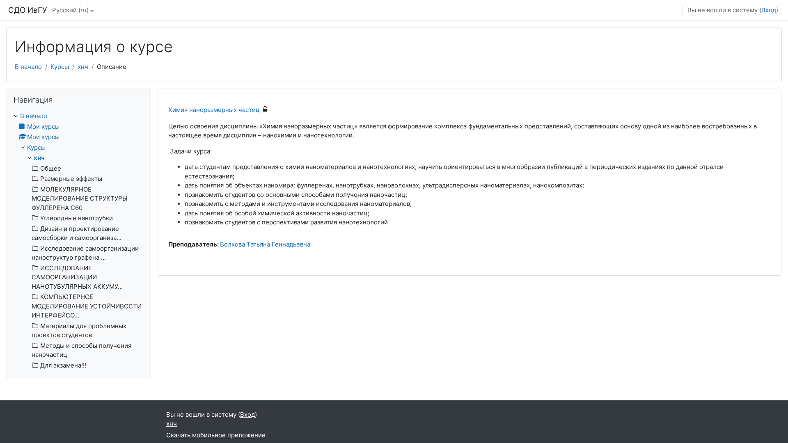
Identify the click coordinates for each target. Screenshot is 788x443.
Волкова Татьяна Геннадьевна (265, 244)
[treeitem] (79, 241)
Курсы (59, 67)
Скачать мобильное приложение (216, 435)
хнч (83, 67)
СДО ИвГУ (27, 10)
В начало (28, 67)
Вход (768, 10)
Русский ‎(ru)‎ (70, 10)
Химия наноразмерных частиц (214, 110)
